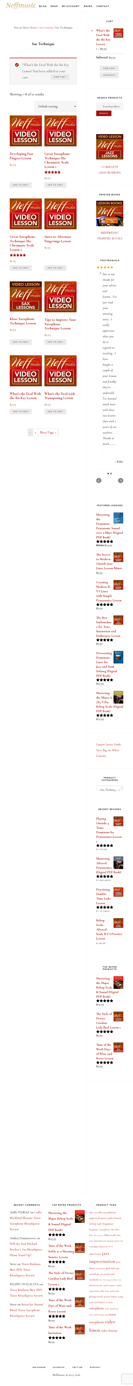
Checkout (109, 75)
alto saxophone (107, 1212)
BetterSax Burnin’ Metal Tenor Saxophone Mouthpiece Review (27, 1310)
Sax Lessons (46, 27)
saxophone (96, 1308)
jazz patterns (100, 1268)
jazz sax (110, 1268)
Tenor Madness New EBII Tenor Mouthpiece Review (25, 1269)
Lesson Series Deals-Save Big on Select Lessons (108, 844)
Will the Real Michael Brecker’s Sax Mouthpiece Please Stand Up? (26, 1249)
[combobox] (109, 882)
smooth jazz (114, 1309)
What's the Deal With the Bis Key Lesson (103, 37)
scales (107, 1309)
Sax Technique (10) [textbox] (110, 884)
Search (103, 113)
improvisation (95, 1254)
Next (120, 575)
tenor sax (103, 1314)
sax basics (99, 1302)
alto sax (93, 1212)
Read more (109, 551)
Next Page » (48, 432)
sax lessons (109, 1302)
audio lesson (114, 1218)
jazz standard (105, 1274)
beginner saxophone (99, 1229)
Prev (98, 575)
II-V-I (110, 1246)
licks (101, 1280)
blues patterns (99, 1235)
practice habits (110, 1296)
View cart (60, 77)
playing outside (96, 1296)
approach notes (98, 1218)
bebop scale (95, 1223)
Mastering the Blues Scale (112, 1280)
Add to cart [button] (20, 185)
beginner (108, 1223)
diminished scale (100, 1241)
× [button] (92, 30)
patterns (114, 1290)
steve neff (93, 1314)
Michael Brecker (96, 1285)
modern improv (109, 1285)
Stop (111, 568)
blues (113, 1229)
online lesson (104, 1291)
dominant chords (113, 1241)
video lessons (109, 1331)
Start (108, 568)
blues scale (110, 1235)
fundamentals (103, 1247)
